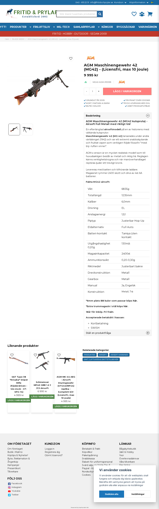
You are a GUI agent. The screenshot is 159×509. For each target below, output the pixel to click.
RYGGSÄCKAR (126, 26)
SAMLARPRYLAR (84, 26)
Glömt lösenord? (54, 455)
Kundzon (118, 2)
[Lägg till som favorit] (134, 14)
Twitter (15, 494)
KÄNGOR (107, 26)
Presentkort (13, 468)
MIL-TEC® (63, 26)
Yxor (121, 455)
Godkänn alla (111, 494)
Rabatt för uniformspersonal (97, 461)
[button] (152, 2)
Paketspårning (90, 455)
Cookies (86, 474)
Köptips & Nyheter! (17, 455)
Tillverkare (12, 471)
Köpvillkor (87, 452)
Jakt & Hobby (126, 452)
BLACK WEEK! (18, 39)
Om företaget (15, 448)
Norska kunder (90, 471)
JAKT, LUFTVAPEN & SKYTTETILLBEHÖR (101, 359)
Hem (7, 39)
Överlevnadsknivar (129, 458)
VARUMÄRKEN (148, 26)
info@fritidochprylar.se (101, 2)
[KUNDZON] (142, 14)
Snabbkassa (88, 458)
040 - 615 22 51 (82, 2)
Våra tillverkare (127, 461)
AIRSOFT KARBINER (119, 355)
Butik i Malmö (15, 452)
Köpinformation (137, 2)
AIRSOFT (103, 355)
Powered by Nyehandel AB (79, 507)
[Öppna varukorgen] (150, 14)
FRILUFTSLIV (41, 26)
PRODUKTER (18, 26)
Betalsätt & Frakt (91, 448)
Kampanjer (13, 465)
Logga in (49, 448)
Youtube (16, 491)
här (126, 306)
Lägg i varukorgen (19, 400)
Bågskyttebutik (127, 448)
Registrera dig (52, 452)
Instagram (17, 487)
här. (135, 300)
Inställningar (138, 494)
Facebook (17, 483)
